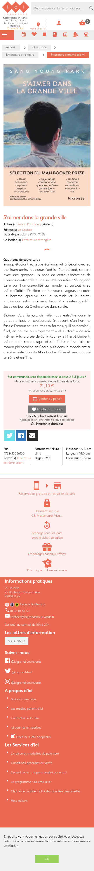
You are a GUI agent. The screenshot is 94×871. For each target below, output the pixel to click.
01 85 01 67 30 (17, 611)
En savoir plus (15, 23)
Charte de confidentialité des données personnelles (45, 791)
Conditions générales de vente (31, 763)
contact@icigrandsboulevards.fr (29, 617)
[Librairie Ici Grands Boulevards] (16, 14)
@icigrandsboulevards (25, 661)
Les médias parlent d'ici (27, 708)
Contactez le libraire (25, 718)
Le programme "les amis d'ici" (31, 781)
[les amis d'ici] (75, 36)
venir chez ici (37, 27)
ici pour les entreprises (26, 727)
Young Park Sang (29, 224)
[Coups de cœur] (34, 35)
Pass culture (19, 800)
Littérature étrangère (36, 239)
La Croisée (25, 229)
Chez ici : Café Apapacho (33, 737)
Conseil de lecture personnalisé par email (39, 772)
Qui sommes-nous (23, 699)
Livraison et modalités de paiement (35, 753)
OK (47, 859)
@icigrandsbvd (21, 672)
